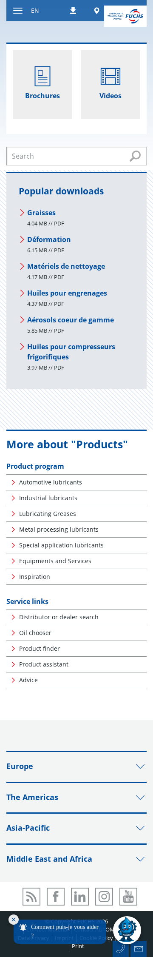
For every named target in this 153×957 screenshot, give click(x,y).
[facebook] (56, 897)
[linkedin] (80, 897)
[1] (135, 156)
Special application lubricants (61, 545)
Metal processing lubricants (59, 529)
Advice (28, 680)
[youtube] (128, 897)
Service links (27, 601)
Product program (35, 466)
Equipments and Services (55, 561)
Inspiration (34, 576)
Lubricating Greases (47, 514)
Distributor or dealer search (59, 617)
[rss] (31, 897)
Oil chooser (35, 633)
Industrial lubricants (48, 498)
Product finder (39, 648)
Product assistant (43, 664)
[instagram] (104, 897)
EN (35, 10)
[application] (75, 931)
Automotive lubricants (50, 482)
